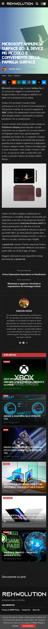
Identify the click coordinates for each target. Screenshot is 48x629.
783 (21, 490)
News (10, 76)
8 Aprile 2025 (9, 456)
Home (4, 76)
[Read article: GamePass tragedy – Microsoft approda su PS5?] (24, 546)
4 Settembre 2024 (11, 490)
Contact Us (26, 610)
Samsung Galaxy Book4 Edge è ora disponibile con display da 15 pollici (24, 485)
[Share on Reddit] (14, 82)
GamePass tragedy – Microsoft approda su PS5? (21, 554)
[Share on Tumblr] (29, 82)
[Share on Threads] (39, 82)
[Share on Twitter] (9, 82)
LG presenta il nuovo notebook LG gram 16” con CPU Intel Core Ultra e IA (24, 518)
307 (18, 422)
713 (21, 524)
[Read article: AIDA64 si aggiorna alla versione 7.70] (24, 409)
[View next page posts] (26, 568)
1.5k (20, 559)
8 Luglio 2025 (9, 422)
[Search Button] (37, 3)
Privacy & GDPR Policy (10, 610)
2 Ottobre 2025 (10, 388)
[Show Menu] (3, 3)
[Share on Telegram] (34, 82)
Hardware (17, 76)
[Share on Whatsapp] (19, 82)
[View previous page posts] (22, 568)
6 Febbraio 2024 (10, 559)
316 (19, 388)
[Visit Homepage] (20, 3)
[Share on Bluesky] (44, 82)
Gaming (7, 362)
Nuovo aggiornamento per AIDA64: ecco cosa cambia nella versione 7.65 (23, 450)
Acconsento (28, 626)
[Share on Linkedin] (24, 82)
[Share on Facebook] (4, 82)
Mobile (6, 464)
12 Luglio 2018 (30, 69)
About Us (36, 610)
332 (17, 456)
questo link (8, 244)
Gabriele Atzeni (15, 69)
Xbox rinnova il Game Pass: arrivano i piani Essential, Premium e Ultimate (24, 382)
